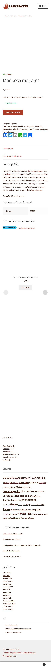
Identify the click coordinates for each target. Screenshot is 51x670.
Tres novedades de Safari (12, 534)
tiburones (16, 518)
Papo (6, 509)
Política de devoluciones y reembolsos (18, 629)
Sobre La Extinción (11, 625)
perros (17, 510)
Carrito (39, 663)
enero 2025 (7, 598)
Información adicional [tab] (12, 156)
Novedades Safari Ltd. (11, 551)
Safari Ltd (24, 514)
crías (22, 487)
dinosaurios (27, 491)
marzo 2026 (7, 578)
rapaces (30, 510)
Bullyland (42, 483)
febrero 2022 (7, 609)
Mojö (28, 504)
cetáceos (6, 487)
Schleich (34, 514)
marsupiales (22, 505)
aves (36, 482)
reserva (7, 514)
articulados (14, 483)
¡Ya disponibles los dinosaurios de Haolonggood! (21, 545)
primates (24, 509)
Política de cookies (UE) (13, 632)
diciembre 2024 (8, 601)
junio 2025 (7, 592)
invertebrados (33, 129)
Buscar (25, 666)
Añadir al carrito (13, 112)
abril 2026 (6, 576)
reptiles (37, 509)
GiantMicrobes (8, 500)
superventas (8, 518)
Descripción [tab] (8, 148)
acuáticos (22, 478)
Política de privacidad (12, 652)
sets (46, 514)
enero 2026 (7, 584)
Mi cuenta (8, 666)
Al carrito (25, 287)
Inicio (7, 16)
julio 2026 (6, 573)
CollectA (38, 126)
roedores (15, 514)
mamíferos (10, 504)
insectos (23, 129)
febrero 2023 (7, 606)
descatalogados (11, 491)
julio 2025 (6, 589)
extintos (16, 495)
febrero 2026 (7, 581)
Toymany (25, 518)
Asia (31, 482)
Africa (31, 478)
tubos (31, 518)
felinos (37, 496)
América (21, 126)
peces (12, 509)
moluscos (34, 505)
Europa (5, 129)
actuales (14, 126)
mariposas (44, 129)
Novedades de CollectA (11, 539)
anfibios (6, 483)
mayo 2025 (7, 595)
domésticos (38, 491)
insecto (10, 174)
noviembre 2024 (9, 603)
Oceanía (40, 504)
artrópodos (30, 126)
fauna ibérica (14, 129)
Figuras (13, 16)
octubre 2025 (8, 587)
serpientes (40, 514)
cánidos (28, 487)
